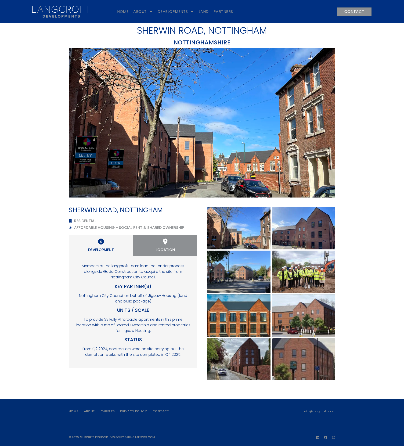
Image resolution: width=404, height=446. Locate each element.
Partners (223, 11)
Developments (173, 11)
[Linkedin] (317, 437)
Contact (160, 411)
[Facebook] (325, 437)
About (140, 11)
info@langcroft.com (319, 411)
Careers (108, 411)
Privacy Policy (133, 411)
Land (204, 11)
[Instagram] (333, 437)
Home (123, 11)
